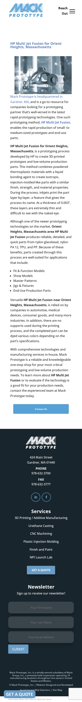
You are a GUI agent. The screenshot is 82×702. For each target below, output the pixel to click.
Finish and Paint (41, 549)
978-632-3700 (41, 473)
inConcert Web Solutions (36, 690)
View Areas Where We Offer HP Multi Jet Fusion (29, 699)
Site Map (57, 690)
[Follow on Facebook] (46, 497)
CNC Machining (41, 533)
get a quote (41, 570)
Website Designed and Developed (54, 684)
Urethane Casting (41, 526)
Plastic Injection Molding (41, 541)
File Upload (19, 694)
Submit (18, 649)
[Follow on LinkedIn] (35, 497)
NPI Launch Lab (41, 557)
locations (32, 678)
